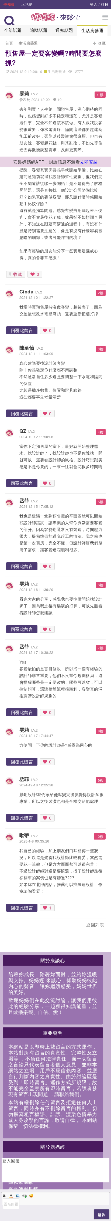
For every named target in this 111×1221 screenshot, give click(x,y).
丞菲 (24, 500)
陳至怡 (26, 347)
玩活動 (27, 4)
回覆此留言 (22, 330)
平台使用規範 (23, 1188)
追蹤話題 (39, 30)
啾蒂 (24, 835)
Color (11, 1195)
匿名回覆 (11, 1203)
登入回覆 (11, 1161)
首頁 (9, 43)
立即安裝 (89, 162)
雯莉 (24, 93)
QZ (22, 430)
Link (24, 1195)
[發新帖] (17, 926)
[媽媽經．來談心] (55, 20)
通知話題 (64, 30)
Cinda (26, 291)
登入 (93, 4)
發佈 (101, 1214)
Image (17, 1195)
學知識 (9, 4)
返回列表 (95, 925)
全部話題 (13, 30)
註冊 (104, 4)
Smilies (31, 1195)
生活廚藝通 (92, 30)
